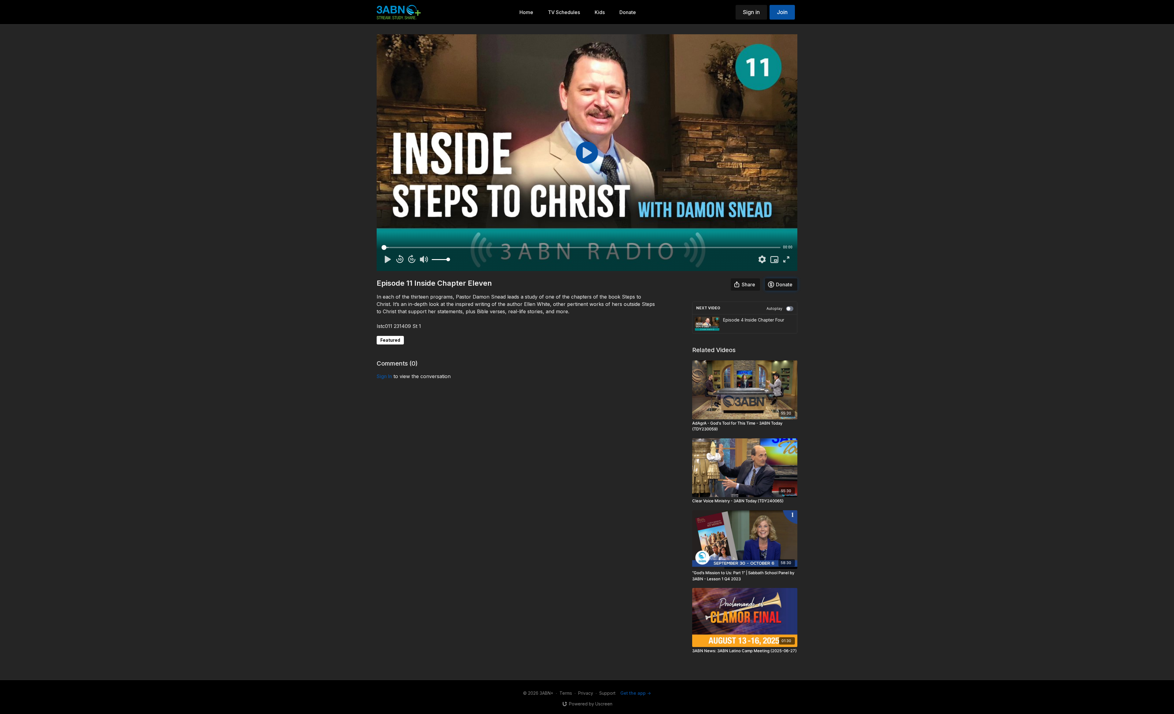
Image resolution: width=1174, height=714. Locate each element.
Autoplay (774, 308)
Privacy (585, 693)
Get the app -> (635, 693)
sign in (384, 376)
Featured (390, 340)
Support (607, 693)
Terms (565, 693)
